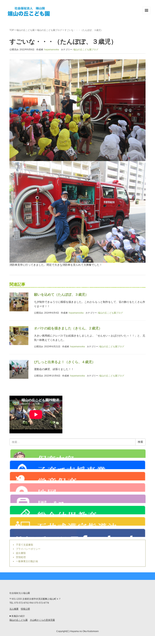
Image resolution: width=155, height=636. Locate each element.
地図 (77, 487)
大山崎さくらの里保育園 (42, 620)
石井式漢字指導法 (77, 521)
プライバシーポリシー (28, 548)
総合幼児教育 (77, 510)
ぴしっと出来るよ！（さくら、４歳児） (64, 362)
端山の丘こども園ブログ (49, 30)
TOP (11, 30)
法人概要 (14, 609)
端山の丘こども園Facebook (77, 532)
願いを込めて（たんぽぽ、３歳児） (61, 294)
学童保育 (77, 476)
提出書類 (21, 553)
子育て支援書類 (24, 544)
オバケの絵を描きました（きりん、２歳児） (68, 328)
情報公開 (25, 609)
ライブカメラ (77, 453)
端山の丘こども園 (25, 30)
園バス (77, 499)
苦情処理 (21, 557)
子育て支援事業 (77, 465)
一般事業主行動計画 (27, 561)
